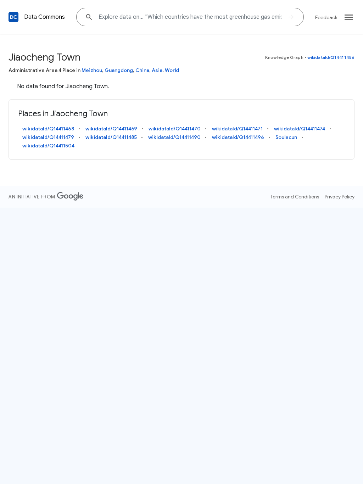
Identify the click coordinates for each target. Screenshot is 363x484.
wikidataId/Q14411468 (48, 128)
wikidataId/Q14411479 (48, 137)
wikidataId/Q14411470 (175, 128)
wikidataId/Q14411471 (237, 128)
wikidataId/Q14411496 (238, 137)
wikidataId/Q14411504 (48, 145)
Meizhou (92, 70)
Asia (157, 70)
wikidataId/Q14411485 (111, 137)
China (142, 70)
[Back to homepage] (13, 17)
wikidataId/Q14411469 (111, 128)
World (172, 70)
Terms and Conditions (294, 196)
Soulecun (286, 137)
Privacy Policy (339, 196)
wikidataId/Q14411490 (174, 137)
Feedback (326, 17)
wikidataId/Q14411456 (330, 57)
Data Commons (44, 17)
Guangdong (119, 70)
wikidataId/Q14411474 (299, 128)
